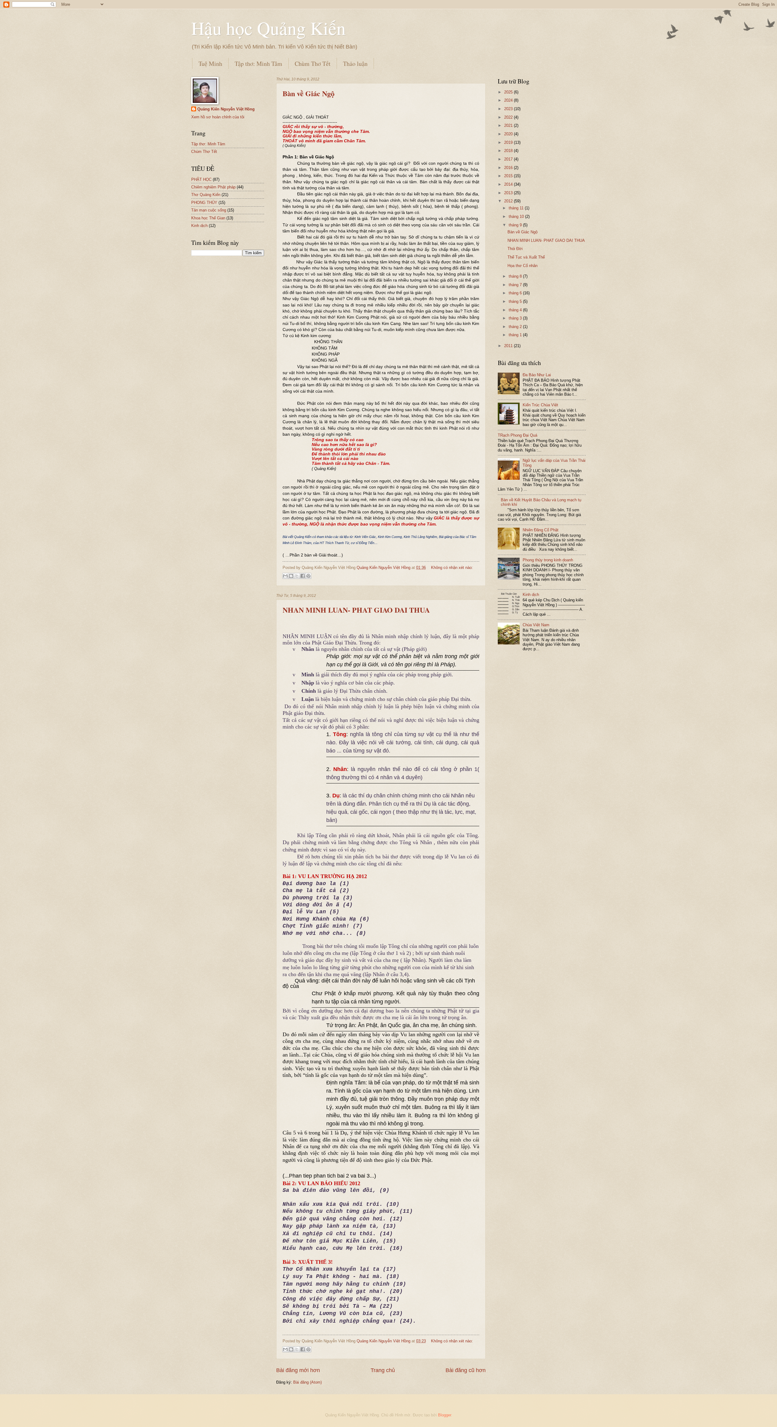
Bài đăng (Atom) (307, 1382)
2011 (509, 345)
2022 (509, 117)
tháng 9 (516, 225)
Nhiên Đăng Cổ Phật (540, 530)
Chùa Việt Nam (536, 625)
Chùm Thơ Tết (313, 63)
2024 (509, 100)
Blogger (444, 1415)
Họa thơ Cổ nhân (522, 265)
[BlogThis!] (291, 576)
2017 (509, 159)
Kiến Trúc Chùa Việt (540, 405)
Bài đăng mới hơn (298, 1370)
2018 (509, 150)
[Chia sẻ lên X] (297, 576)
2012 (509, 201)
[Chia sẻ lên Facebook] (303, 576)
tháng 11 (517, 208)
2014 (509, 184)
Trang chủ (383, 1370)
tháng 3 (516, 318)
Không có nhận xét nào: (452, 567)
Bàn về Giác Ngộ (308, 93)
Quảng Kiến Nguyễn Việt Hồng (226, 109)
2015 (509, 176)
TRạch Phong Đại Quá (517, 435)
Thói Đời (515, 248)
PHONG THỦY (204, 202)
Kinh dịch (199, 225)
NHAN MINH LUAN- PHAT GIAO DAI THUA (356, 609)
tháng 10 (517, 216)
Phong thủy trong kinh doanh (548, 560)
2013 (509, 193)
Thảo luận (355, 63)
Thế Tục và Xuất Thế (526, 257)
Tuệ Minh (210, 63)
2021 (509, 125)
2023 (509, 109)
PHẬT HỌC (201, 179)
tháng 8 (516, 276)
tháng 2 (516, 326)
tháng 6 (516, 293)
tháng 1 (516, 335)
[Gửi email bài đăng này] (285, 576)
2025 (509, 92)
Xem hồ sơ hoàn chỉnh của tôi (217, 117)
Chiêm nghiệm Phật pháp (213, 187)
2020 (509, 134)
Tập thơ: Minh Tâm (258, 63)
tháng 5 (516, 301)
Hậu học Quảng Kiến (268, 28)
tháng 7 (516, 284)
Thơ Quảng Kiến (205, 194)
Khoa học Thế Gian (208, 218)
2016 (509, 167)
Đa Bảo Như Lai (537, 375)
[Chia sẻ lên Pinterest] (308, 576)
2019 (509, 142)
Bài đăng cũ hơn (466, 1370)
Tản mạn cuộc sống (208, 210)
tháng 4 (516, 310)
